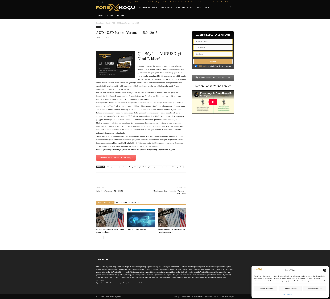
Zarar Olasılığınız (148, 7)
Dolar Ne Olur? (174, 2)
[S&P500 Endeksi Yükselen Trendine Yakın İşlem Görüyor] (172, 217)
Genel (108, 23)
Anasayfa (177, 297)
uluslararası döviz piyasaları (173, 167)
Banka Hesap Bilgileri (154, 2)
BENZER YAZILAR (105, 203)
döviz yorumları (112, 167)
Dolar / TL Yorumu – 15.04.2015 (109, 191)
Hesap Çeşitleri (105, 15)
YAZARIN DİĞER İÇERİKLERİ (128, 203)
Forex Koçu (100, 23)
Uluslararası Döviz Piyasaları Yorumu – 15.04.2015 (170, 192)
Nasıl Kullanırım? (197, 297)
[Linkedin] (102, 2)
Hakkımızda (166, 7)
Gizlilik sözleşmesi (203, 66)
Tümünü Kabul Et (265, 289)
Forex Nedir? (185, 2)
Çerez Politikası (287, 294)
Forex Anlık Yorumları (212, 2)
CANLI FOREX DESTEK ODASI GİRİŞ (214, 78)
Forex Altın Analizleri (197, 2)
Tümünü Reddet (290, 289)
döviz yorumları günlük (129, 167)
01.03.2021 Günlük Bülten (136, 230)
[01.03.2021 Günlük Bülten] (141, 217)
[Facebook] (98, 2)
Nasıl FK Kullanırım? (227, 2)
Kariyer (165, 2)
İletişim (120, 15)
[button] (325, 270)
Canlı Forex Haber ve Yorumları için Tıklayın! (116, 158)
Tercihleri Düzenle (314, 289)
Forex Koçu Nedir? (184, 7)
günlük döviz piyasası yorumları (150, 167)
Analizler (202, 7)
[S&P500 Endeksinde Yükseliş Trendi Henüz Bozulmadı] (110, 217)
